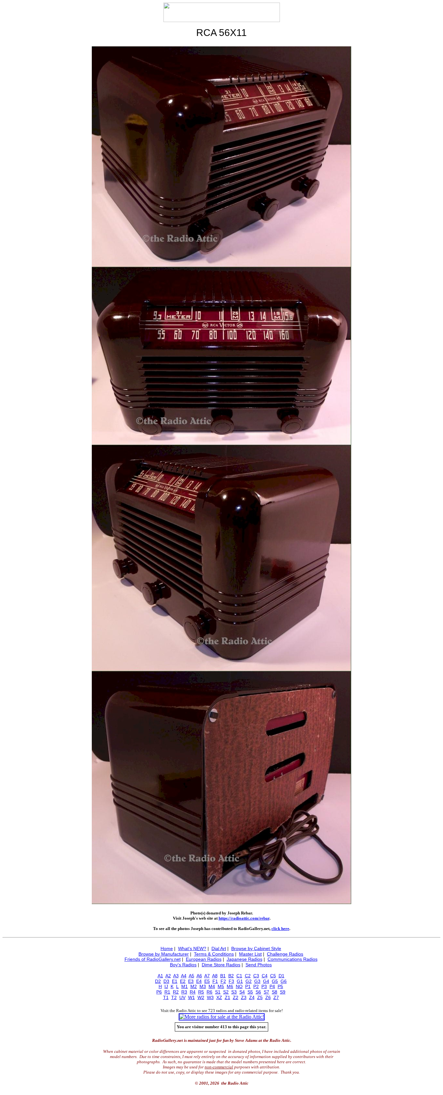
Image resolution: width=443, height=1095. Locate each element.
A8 (215, 975)
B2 (231, 975)
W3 (210, 997)
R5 (201, 992)
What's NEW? (192, 948)
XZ (219, 997)
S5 (250, 992)
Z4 (252, 997)
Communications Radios (292, 959)
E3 (191, 981)
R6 (209, 992)
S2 (226, 992)
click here (280, 928)
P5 (280, 986)
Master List (250, 954)
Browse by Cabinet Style (256, 948)
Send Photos (258, 964)
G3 (257, 981)
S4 (242, 992)
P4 (272, 986)
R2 (176, 992)
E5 (207, 981)
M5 (221, 986)
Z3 (243, 997)
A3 (176, 975)
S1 (218, 992)
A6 (199, 975)
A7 (207, 975)
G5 (275, 981)
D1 (281, 975)
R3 (184, 992)
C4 (265, 975)
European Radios (204, 959)
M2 (193, 986)
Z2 (235, 997)
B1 (223, 975)
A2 (168, 975)
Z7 (276, 997)
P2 (256, 986)
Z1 (227, 997)
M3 (202, 986)
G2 (248, 981)
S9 (282, 992)
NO (239, 986)
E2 (183, 981)
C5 (273, 975)
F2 (223, 981)
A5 (191, 975)
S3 (234, 992)
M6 (230, 986)
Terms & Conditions (214, 954)
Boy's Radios (183, 964)
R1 (167, 992)
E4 (199, 981)
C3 (256, 975)
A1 (160, 975)
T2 (174, 997)
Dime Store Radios (221, 964)
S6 (258, 992)
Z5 (260, 997)
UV (182, 997)
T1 (166, 997)
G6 (284, 981)
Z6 (268, 997)
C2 (248, 975)
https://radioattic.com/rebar (244, 918)
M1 (184, 986)
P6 (159, 992)
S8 (274, 992)
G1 (240, 981)
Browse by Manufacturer (163, 954)
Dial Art (218, 948)
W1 (191, 997)
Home (167, 948)
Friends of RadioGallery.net (153, 959)
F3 (231, 981)
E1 (174, 981)
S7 (266, 992)
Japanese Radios (244, 959)
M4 (212, 986)
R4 (193, 992)
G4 (266, 981)
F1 (215, 981)
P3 (264, 986)
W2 (201, 997)
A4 (183, 975)
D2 (158, 981)
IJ (166, 986)
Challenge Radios (285, 954)
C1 (239, 975)
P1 (248, 986)
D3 (166, 981)
